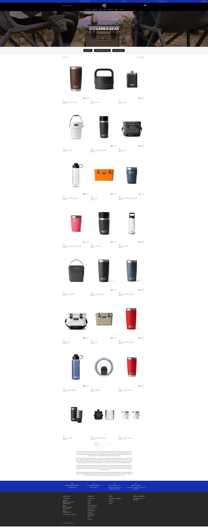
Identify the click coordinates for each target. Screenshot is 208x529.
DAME (104, 9)
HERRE (100, 9)
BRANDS (116, 9)
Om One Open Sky (91, 498)
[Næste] (111, 444)
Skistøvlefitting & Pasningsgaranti (115, 498)
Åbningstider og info (66, 503)
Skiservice (111, 500)
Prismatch (124, 1)
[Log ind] (142, 5)
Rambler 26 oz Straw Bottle (124, 246)
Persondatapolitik (91, 508)
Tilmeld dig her (135, 499)
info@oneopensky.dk (116, 488)
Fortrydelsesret (90, 515)
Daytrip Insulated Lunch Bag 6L (68, 294)
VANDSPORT (94, 9)
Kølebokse (88, 50)
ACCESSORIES (110, 9)
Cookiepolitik (90, 512)
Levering (89, 500)
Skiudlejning (111, 501)
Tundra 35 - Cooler (94, 342)
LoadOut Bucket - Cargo (67, 150)
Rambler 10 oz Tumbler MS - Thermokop (126, 294)
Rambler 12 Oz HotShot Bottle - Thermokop (99, 150)
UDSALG (121, 9)
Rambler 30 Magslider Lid (95, 390)
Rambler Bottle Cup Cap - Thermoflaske (98, 438)
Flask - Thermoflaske (123, 102)
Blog (88, 517)
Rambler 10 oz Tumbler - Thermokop (97, 294)
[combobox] (72, 5)
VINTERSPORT (88, 9)
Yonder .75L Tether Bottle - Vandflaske (70, 198)
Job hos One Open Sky (92, 507)
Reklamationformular (91, 510)
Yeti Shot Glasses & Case (67, 438)
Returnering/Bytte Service (92, 505)
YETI (64, 100)
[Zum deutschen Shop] (206, 1)
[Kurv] (144, 5)
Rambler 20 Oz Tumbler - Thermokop (70, 102)
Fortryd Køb (90, 519)
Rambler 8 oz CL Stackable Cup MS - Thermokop (128, 198)
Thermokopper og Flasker (102, 50)
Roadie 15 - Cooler (122, 150)
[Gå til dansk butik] (202, 1)
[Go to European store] (204, 1)
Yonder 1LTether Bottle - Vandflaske (69, 390)
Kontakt (89, 503)
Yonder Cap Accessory (95, 102)
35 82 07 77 (118, 487)
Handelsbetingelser (91, 514)
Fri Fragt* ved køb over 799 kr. (42, 1)
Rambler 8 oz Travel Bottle (96, 246)
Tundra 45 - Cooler (94, 198)
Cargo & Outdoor (118, 50)
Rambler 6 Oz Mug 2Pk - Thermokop (125, 438)
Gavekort (110, 503)
